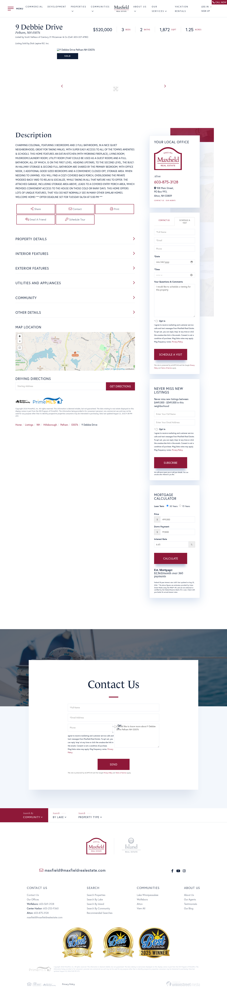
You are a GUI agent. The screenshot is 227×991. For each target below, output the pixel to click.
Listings (29, 424)
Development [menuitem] (57, 6)
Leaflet (107, 369)
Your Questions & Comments (168, 281)
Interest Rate (160, 539)
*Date (157, 256)
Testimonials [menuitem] (190, 903)
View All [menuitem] (141, 908)
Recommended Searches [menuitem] (99, 912)
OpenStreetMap (119, 369)
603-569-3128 (46, 903)
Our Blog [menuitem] (188, 908)
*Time (157, 269)
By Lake (58, 817)
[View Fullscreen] (19, 347)
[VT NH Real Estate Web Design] (183, 983)
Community (31, 817)
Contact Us (159, 200)
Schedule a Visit (184, 221)
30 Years (174, 506)
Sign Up (205, 11)
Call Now (220, 2)
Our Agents (171, 200)
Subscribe (170, 463)
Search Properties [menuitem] (96, 895)
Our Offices (33, 899)
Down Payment (161, 526)
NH (38, 424)
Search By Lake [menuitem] (95, 899)
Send (113, 764)
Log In (205, 6)
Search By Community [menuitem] (98, 908)
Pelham (64, 424)
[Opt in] (113, 727)
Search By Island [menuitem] (95, 903)
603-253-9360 (51, 908)
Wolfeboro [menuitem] (142, 899)
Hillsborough (50, 424)
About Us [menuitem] (189, 895)
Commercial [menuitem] (34, 6)
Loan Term (159, 506)
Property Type (88, 817)
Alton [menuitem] (140, 903)
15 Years (186, 506)
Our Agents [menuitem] (190, 899)
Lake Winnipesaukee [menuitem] (147, 895)
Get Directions (120, 386)
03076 (74, 424)
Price (156, 514)
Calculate (170, 558)
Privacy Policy (177, 342)
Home (18, 424)
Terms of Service (166, 368)
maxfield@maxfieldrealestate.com (74, 870)
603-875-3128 (166, 181)
